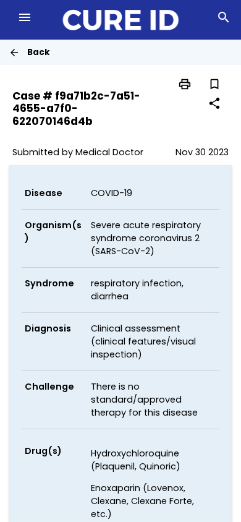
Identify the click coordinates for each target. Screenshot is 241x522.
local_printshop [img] (185, 84)
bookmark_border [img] (214, 84)
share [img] (214, 103)
